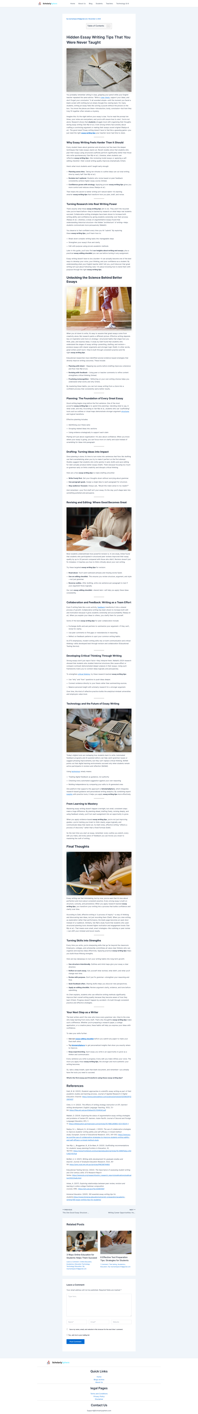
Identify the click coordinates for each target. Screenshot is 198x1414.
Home (99, 1377)
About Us (99, 1382)
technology (75, 771)
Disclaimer (99, 1399)
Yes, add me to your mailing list (79, 1335)
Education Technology (82, 1264)
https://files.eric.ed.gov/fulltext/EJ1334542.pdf (87, 1110)
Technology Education (74, 1266)
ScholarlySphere (78, 1045)
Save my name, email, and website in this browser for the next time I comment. (96, 1329)
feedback (101, 607)
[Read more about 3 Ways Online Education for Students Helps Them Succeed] (82, 1241)
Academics (70, 1264)
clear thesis (105, 97)
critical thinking (84, 674)
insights (69, 794)
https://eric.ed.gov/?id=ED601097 (91, 1189)
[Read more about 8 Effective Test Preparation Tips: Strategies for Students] (116, 1242)
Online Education (85, 1262)
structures (125, 411)
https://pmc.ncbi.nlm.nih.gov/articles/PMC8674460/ (90, 1164)
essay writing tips (88, 133)
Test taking (113, 1264)
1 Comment (104, 1264)
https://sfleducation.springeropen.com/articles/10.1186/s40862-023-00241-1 (99, 1124)
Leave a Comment (73, 1262)
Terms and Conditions (99, 1394)
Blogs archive (99, 1380)
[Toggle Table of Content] (107, 26)
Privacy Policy (99, 1396)
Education (103, 1267)
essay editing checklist (84, 1039)
